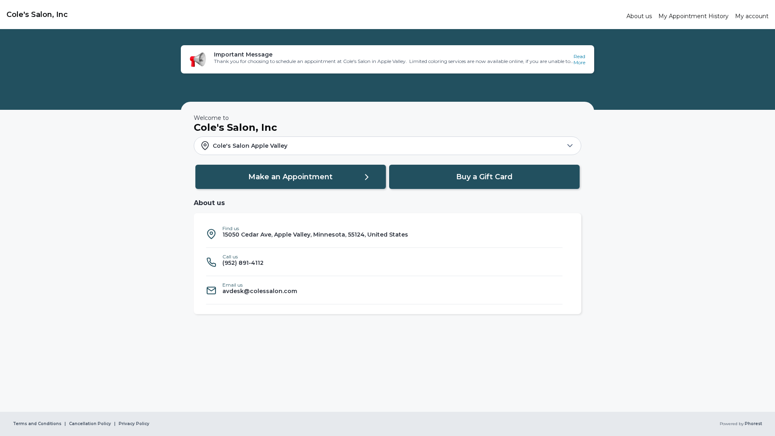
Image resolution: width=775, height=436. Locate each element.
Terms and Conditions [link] (37, 423)
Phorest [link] (753, 423)
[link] (313, 14)
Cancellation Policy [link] (90, 423)
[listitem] (384, 234)
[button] (387, 59)
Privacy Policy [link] (134, 423)
